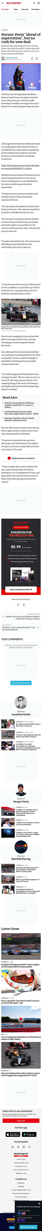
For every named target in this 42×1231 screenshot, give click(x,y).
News (16, 9)
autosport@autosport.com (21, 1190)
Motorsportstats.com (21, 1170)
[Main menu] (2, 3)
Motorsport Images (20, 330)
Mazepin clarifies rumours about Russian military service (19, 419)
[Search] (34, 3)
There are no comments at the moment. (21, 646)
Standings (35, 9)
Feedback (21, 1183)
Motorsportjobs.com (21, 1163)
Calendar (24, 9)
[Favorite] (32, 58)
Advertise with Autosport (21, 1193)
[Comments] (37, 58)
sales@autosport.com (21, 1200)
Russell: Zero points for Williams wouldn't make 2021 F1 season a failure (19, 405)
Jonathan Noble (11, 57)
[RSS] (29, 1147)
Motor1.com (21, 1159)
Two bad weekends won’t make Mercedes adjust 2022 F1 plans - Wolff (21, 413)
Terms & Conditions (9, 1213)
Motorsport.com (21, 1166)
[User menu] (38, 3)
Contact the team (21, 1197)
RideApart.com (21, 1173)
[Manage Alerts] (24, 604)
